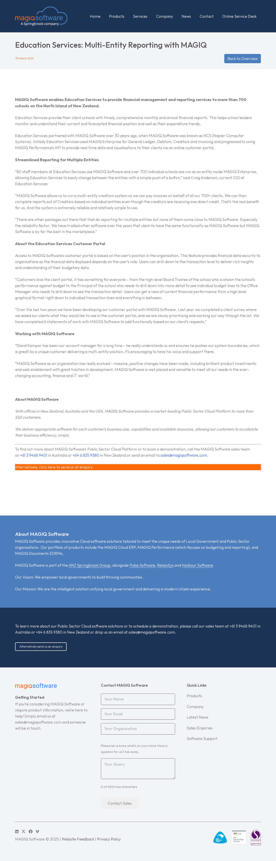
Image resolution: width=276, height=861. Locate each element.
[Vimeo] (37, 831)
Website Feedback (78, 839)
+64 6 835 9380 (49, 632)
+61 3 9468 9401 (243, 626)
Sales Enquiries (200, 727)
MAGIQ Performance (156, 547)
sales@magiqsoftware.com (184, 455)
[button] (127, 16)
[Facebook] (31, 831)
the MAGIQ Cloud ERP (117, 547)
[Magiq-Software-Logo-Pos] (41, 16)
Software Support (202, 738)
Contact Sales (120, 803)
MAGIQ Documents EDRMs (39, 553)
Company (195, 706)
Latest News (197, 717)
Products (194, 695)
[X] (23, 831)
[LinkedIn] (17, 831)
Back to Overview (242, 58)
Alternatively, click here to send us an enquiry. (54, 467)
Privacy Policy (109, 839)
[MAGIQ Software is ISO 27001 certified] (256, 837)
